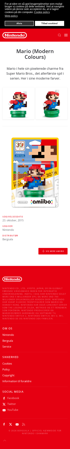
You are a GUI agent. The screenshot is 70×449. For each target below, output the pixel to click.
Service (6, 346)
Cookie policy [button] (42, 12)
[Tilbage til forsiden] (14, 35)
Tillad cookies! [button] (49, 23)
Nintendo (8, 335)
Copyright (8, 375)
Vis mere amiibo (55, 251)
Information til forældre (16, 381)
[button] (59, 35)
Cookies (7, 363)
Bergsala (7, 341)
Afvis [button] (19, 23)
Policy (6, 369)
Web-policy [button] (11, 16)
